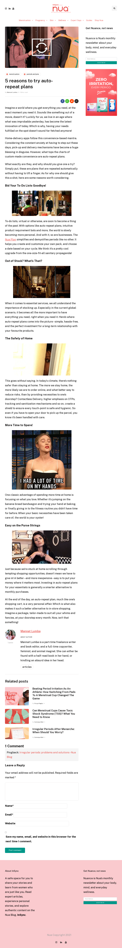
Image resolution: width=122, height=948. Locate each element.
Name (9, 805)
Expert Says (76, 20)
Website (10, 823)
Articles (27, 666)
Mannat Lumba (12, 92)
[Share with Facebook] (63, 101)
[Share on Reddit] (72, 101)
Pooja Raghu (38, 703)
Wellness (62, 20)
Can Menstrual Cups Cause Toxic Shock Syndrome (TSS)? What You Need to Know (53, 714)
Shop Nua (99, 20)
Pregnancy (40, 20)
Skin (51, 20)
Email (9, 814)
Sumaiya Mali (38, 722)
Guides (89, 20)
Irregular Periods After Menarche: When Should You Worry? (53, 730)
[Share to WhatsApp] (67, 101)
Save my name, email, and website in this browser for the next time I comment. (41, 839)
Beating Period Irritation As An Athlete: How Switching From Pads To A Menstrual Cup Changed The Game (53, 693)
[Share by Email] (76, 101)
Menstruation (25, 20)
